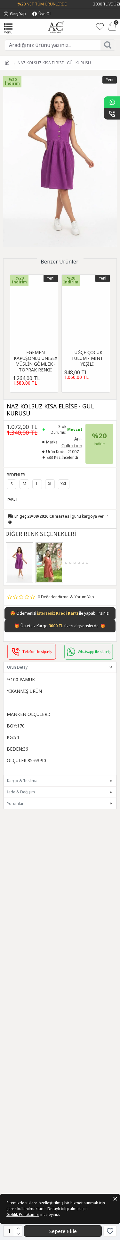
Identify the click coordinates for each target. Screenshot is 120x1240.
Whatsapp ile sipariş (93, 651)
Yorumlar (15, 803)
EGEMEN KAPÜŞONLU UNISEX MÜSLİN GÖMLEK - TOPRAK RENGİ (35, 361)
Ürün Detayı (17, 667)
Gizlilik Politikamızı (22, 1214)
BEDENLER (16, 474)
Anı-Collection (71, 442)
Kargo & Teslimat (23, 780)
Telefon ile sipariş (37, 651)
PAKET (12, 499)
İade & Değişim (21, 792)
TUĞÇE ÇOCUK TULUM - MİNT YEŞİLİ (87, 358)
